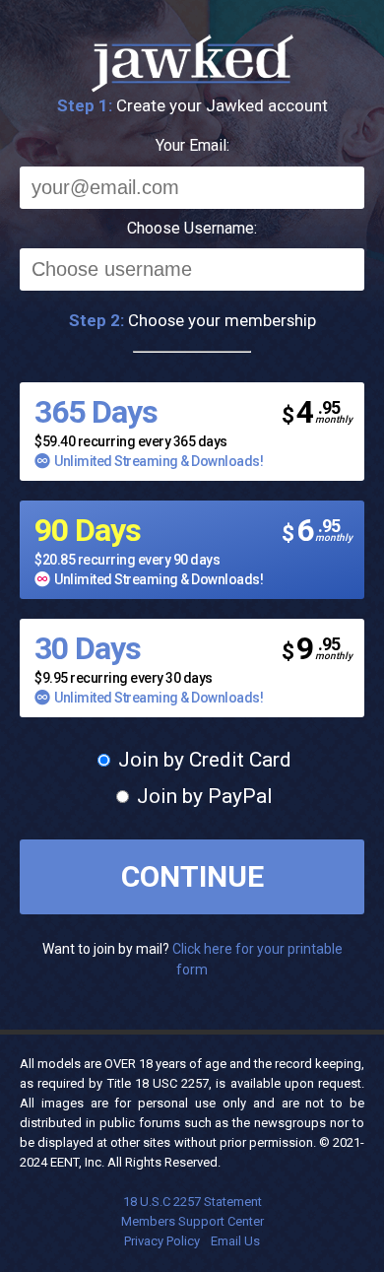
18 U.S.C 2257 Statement (192, 1201)
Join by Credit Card (202, 759)
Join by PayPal (202, 796)
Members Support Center (192, 1221)
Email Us (235, 1241)
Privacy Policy (162, 1241)
